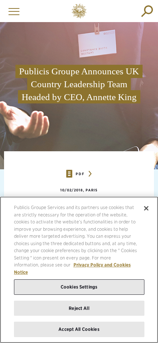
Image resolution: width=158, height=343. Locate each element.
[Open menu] (12, 11)
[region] (79, 270)
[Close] (146, 208)
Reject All (79, 308)
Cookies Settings (79, 287)
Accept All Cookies (78, 329)
